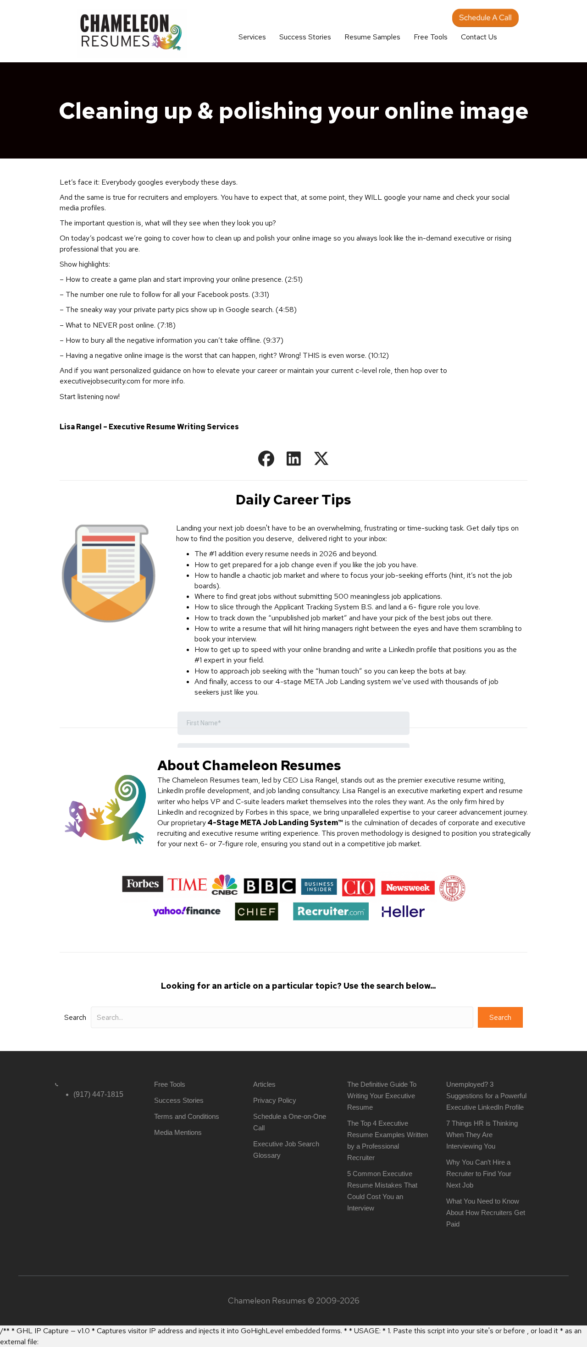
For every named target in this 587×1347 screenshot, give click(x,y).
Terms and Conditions (186, 1116)
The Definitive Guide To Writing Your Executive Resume (381, 1095)
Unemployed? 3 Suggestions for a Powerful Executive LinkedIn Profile (486, 1095)
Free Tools (431, 37)
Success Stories (305, 37)
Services (252, 37)
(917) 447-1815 (98, 1094)
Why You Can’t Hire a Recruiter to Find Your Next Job (478, 1173)
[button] (266, 458)
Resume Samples (372, 37)
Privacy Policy (274, 1100)
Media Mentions (178, 1132)
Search (75, 1017)
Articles (264, 1084)
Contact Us (479, 37)
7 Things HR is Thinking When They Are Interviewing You (482, 1134)
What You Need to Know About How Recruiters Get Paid (485, 1212)
